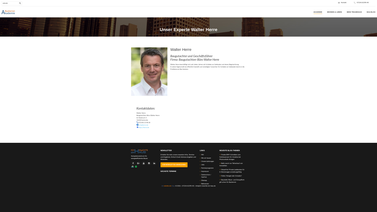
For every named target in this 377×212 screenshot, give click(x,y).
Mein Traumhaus (354, 12)
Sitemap (204, 180)
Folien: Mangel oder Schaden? (231, 176)
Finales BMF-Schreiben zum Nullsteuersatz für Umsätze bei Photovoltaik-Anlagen (230, 157)
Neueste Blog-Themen (229, 150)
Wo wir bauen (206, 158)
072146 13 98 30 (144, 122)
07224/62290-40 (363, 2)
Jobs (202, 164)
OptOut (204, 177)
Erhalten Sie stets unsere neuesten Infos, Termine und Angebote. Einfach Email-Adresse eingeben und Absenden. (178, 157)
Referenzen (205, 184)
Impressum (205, 171)
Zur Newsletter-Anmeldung (174, 164)
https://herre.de (143, 127)
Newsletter (166, 150)
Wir (202, 154)
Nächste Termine (168, 171)
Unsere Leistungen (207, 161)
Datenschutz (205, 174)
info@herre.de (143, 125)
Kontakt (343, 2)
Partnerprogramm (207, 168)
